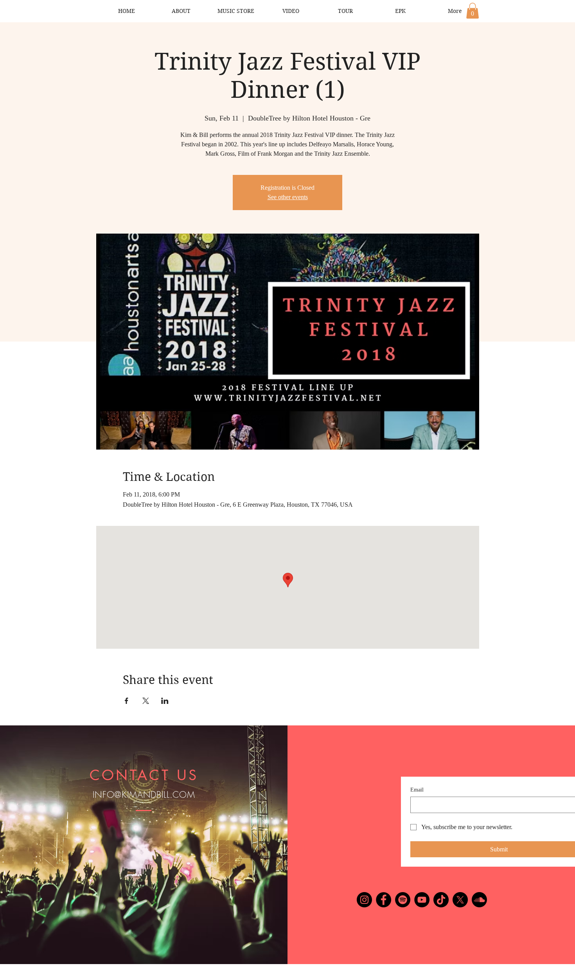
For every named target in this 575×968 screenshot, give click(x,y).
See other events (288, 197)
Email (417, 790)
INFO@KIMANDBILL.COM (144, 795)
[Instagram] (364, 899)
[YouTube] (421, 899)
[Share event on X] (145, 701)
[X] (460, 899)
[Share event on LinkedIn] (165, 701)
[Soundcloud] (479, 899)
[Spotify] (402, 899)
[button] (472, 11)
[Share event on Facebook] (126, 701)
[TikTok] (441, 899)
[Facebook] (383, 899)
